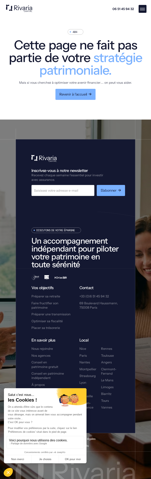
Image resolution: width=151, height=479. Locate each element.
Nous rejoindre (42, 349)
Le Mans (107, 380)
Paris (83, 355)
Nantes (84, 362)
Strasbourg (87, 376)
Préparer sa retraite (45, 296)
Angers (106, 362)
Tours (105, 401)
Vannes (106, 407)
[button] (142, 9)
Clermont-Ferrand (108, 371)
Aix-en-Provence (86, 405)
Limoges (107, 387)
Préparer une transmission (51, 314)
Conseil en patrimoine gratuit (44, 364)
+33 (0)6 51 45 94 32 (94, 296)
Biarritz (106, 394)
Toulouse (107, 355)
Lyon (82, 382)
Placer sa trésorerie (45, 328)
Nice (82, 349)
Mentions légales (85, 439)
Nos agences (41, 355)
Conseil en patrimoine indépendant (47, 375)
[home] (19, 9)
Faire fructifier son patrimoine (44, 305)
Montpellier (87, 369)
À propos (38, 385)
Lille (82, 389)
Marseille (86, 396)
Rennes (106, 349)
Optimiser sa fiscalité (47, 321)
